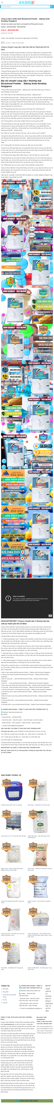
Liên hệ (5, 1002)
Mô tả (3, 43)
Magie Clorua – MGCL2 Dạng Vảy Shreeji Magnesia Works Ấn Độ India (12, 869)
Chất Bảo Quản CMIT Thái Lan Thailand (11, 805)
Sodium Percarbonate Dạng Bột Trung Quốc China (12, 901)
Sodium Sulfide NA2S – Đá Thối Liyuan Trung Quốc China (39, 968)
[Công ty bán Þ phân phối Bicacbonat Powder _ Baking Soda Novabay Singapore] (27, 197)
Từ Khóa (8, 43)
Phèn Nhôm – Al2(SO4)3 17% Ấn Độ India (39, 805)
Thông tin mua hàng (18, 43)
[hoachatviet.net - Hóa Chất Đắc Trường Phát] (27, 2)
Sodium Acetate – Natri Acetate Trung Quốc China (39, 901)
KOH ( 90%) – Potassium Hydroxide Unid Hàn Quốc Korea (40, 869)
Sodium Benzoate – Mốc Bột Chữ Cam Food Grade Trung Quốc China (12, 934)
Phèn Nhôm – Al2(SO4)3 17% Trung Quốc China (12, 968)
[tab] (3, 43)
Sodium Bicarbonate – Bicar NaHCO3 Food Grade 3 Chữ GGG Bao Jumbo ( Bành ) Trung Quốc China (40, 935)
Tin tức (5, 1000)
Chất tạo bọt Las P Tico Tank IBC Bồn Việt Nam (13, 836)
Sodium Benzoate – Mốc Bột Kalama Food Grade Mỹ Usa (39, 836)
